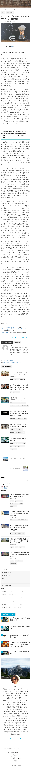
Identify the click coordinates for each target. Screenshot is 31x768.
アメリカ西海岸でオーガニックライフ (15, 752)
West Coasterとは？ (8, 748)
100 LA (4, 579)
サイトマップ (24, 748)
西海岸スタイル (9, 360)
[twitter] (4, 337)
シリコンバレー (11, 598)
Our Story (5, 332)
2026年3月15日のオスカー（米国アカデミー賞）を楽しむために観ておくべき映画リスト (19, 387)
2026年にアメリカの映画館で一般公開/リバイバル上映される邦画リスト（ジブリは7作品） (20, 644)
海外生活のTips (6, 585)
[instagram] (17, 738)
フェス (25, 601)
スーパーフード (5, 601)
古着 (10, 607)
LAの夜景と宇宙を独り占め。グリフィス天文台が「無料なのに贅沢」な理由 (19, 513)
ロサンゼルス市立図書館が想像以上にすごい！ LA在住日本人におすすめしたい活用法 (20, 541)
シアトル (13, 362)
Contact (15, 749)
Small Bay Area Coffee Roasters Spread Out (14, 329)
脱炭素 (19, 607)
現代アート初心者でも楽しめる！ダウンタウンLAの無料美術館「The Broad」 (19, 527)
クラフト (4, 594)
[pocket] (11, 337)
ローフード (4, 607)
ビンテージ (13, 601)
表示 (12, 46)
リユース (12, 604)
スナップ (19, 598)
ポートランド (19, 362)
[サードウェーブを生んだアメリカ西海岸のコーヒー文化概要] (15, 337)
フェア (20, 601)
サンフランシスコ (7, 362)
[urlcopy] (26, 337)
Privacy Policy (17, 748)
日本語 (5, 488)
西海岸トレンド (6, 575)
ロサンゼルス (19, 604)
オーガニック (11, 591)
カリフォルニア (20, 591)
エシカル (4, 591)
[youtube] (20, 738)
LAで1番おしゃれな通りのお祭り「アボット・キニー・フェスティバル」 (19, 374)
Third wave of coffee (8, 327)
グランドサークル (12, 594)
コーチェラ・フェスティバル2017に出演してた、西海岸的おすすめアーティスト (19, 413)
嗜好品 (4, 360)
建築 (15, 607)
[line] (23, 337)
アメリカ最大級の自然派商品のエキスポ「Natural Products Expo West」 (19, 554)
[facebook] (7, 337)
